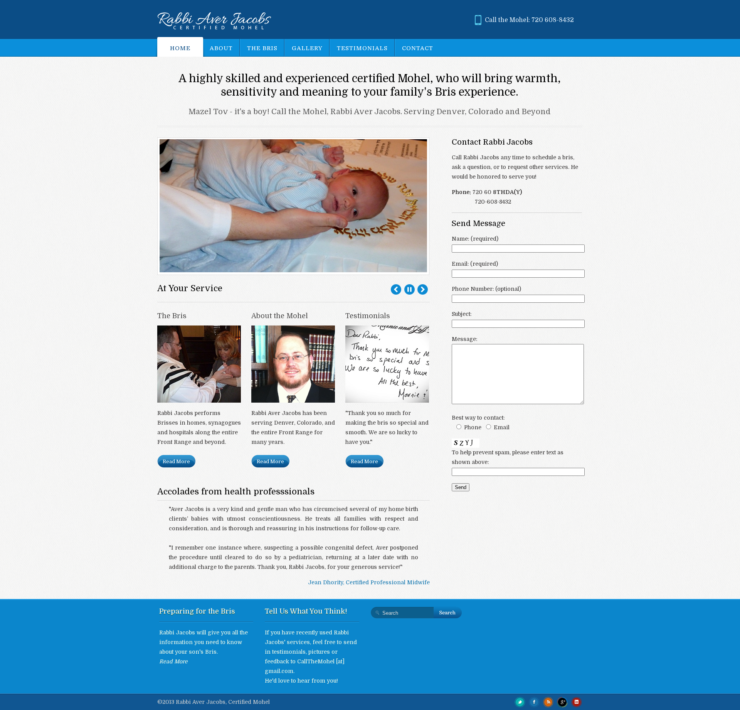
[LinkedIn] (576, 701)
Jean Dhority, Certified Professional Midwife (369, 582)
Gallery (307, 48)
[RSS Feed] (548, 701)
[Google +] (562, 701)
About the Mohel (279, 316)
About (221, 48)
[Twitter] (520, 701)
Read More (176, 461)
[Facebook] (534, 701)
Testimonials (362, 48)
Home (180, 48)
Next (422, 289)
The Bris (262, 48)
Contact (417, 48)
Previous (396, 289)
